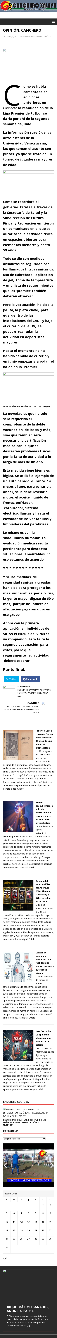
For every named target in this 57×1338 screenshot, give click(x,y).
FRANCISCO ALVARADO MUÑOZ (36, 36)
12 (21, 1221)
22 (43, 1230)
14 (36, 1221)
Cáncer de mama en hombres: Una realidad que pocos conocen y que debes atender (45, 963)
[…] (28, 1325)
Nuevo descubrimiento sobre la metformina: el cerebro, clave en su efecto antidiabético (44, 812)
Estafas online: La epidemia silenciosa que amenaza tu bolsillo (44, 1038)
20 (28, 1230)
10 (6, 1221)
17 (6, 1230)
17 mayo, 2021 (11, 36)
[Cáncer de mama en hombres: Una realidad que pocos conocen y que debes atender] (18, 980)
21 (36, 1230)
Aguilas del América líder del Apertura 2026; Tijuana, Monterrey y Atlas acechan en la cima (43, 891)
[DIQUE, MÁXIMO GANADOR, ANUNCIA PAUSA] (28, 1285)
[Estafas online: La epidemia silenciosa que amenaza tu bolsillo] (18, 1058)
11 (14, 1221)
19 (21, 1230)
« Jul (5, 1258)
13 (28, 1221)
